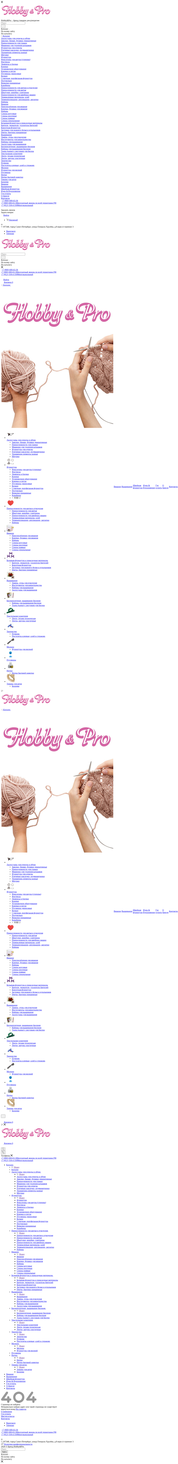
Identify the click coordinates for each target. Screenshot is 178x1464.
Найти (4, 1452)
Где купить (6, 1414)
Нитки (20, 1360)
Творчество (22, 1336)
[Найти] (3, 26)
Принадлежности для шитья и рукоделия (35, 1235)
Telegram (10, 233)
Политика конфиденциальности (18, 1444)
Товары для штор (24, 1369)
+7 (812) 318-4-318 (17, 205)
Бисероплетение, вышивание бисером (34, 1313)
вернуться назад (8, 1409)
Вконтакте (11, 231)
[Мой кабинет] (2, 1119)
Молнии (20, 1348)
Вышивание (22, 1296)
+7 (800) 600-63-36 (10, 201)
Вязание (20, 1256)
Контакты (5, 1418)
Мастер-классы (7, 1416)
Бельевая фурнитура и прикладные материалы (37, 1280)
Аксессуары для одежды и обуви (31, 1177)
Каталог (15, 1169)
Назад (16, 1167)
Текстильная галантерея (27, 1325)
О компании (6, 1411)
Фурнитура (22, 1200)
